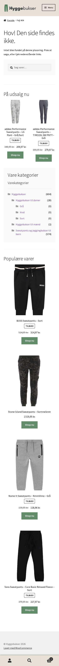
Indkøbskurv (45, 658)
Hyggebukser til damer (28, 200)
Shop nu (15, 155)
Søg (29, 660)
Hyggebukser (19, 194)
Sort (22, 218)
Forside (10, 20)
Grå (22, 206)
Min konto (10, 660)
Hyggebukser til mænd (28, 224)
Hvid (22, 212)
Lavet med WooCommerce (18, 648)
